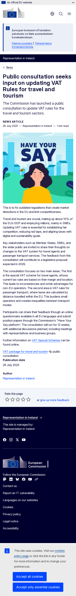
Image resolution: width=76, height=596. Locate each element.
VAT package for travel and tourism (25, 351)
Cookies (8, 507)
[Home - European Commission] (13, 12)
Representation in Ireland (18, 378)
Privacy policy (12, 514)
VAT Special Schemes (46, 340)
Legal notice (10, 521)
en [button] (52, 14)
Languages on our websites (20, 500)
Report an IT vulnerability (19, 493)
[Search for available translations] (50, 351)
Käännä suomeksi (22, 43)
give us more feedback (54, 400)
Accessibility (11, 528)
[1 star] (7, 399)
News (9, 67)
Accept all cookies (29, 576)
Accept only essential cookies (38, 587)
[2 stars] (10, 399)
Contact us (10, 486)
